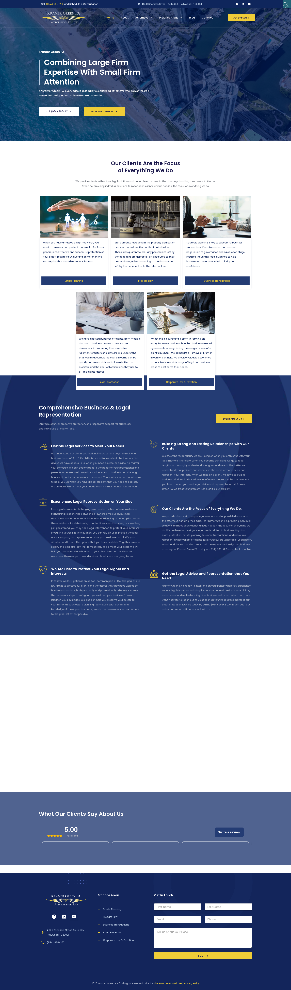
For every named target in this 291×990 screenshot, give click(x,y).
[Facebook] (237, 4)
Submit (203, 956)
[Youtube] (249, 4)
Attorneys (141, 17)
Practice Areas (168, 17)
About (125, 17)
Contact (207, 17)
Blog (192, 17)
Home (110, 17)
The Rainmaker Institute (168, 983)
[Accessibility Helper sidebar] (287, 4)
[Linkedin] (243, 4)
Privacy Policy (192, 983)
